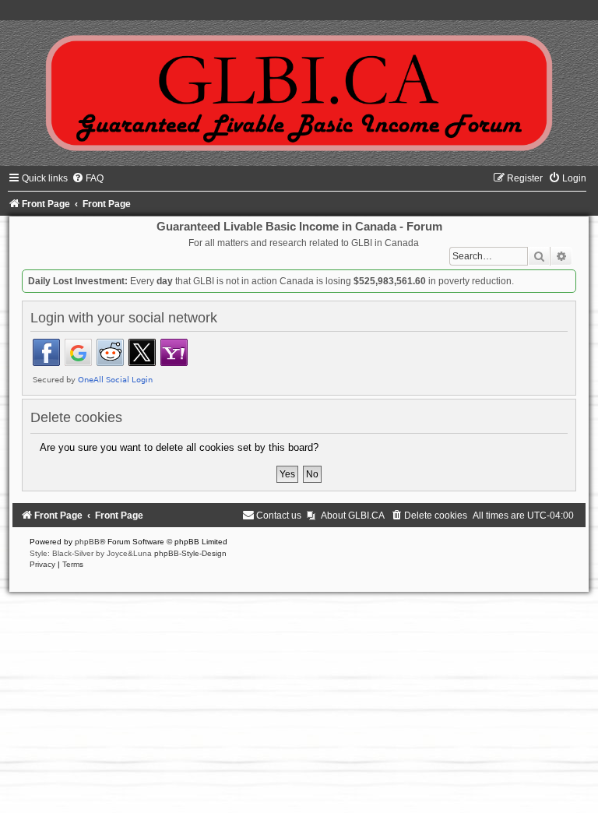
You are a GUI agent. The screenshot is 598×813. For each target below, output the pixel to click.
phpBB (87, 541)
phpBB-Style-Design (190, 553)
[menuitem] (88, 178)
